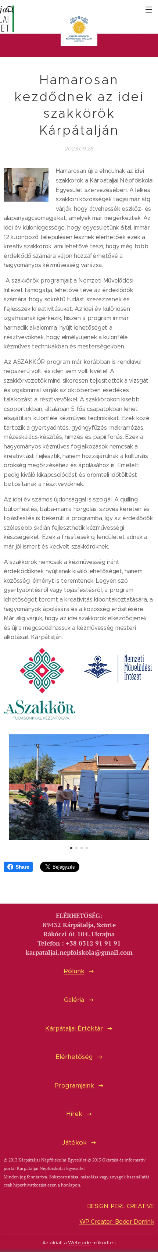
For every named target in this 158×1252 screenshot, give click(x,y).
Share (22, 867)
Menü (148, 9)
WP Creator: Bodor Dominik (116, 1221)
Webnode (79, 1242)
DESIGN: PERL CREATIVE (120, 1206)
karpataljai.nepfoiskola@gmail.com (79, 952)
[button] (9, 9)
